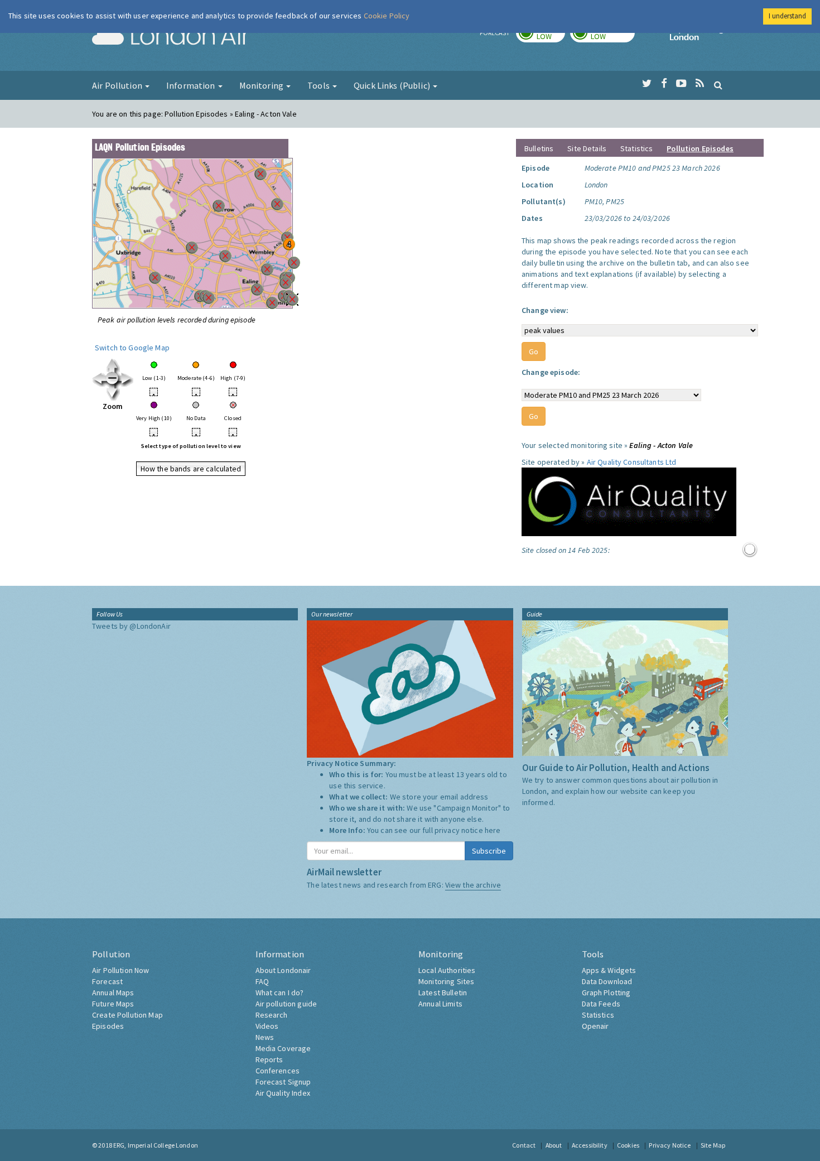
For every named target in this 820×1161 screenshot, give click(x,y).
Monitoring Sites (446, 981)
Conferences (277, 1071)
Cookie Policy (387, 16)
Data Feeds (601, 1004)
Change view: (545, 310)
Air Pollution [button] (118, 85)
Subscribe (489, 851)
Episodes (108, 1026)
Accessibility (589, 1145)
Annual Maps (113, 992)
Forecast (107, 981)
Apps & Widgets (609, 970)
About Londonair (283, 970)
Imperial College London (699, 37)
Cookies (628, 1145)
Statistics (636, 148)
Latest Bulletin (442, 992)
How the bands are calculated (191, 469)
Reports (269, 1059)
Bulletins (538, 148)
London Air (170, 37)
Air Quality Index (282, 1093)
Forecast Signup (283, 1082)
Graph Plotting (606, 992)
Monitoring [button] (262, 85)
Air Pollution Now (120, 970)
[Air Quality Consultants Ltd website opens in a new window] (629, 501)
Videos (267, 1026)
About (554, 1145)
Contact (524, 1145)
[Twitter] (647, 83)
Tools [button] (319, 85)
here (493, 830)
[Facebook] (664, 83)
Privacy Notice (670, 1145)
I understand (787, 16)
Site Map (713, 1145)
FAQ (262, 981)
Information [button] (191, 85)
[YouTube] (681, 83)
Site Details (586, 148)
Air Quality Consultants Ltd (632, 462)
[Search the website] (718, 85)
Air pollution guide (286, 1004)
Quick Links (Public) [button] (393, 85)
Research (271, 1015)
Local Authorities (446, 970)
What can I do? (279, 992)
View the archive (473, 885)
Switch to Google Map (132, 348)
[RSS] (699, 83)
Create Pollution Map (127, 1015)
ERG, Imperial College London (155, 1145)
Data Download (607, 981)
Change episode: (551, 372)
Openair (595, 1026)
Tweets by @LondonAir (131, 626)
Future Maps (113, 1004)
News (264, 1037)
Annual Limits (440, 1004)
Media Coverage (283, 1048)
